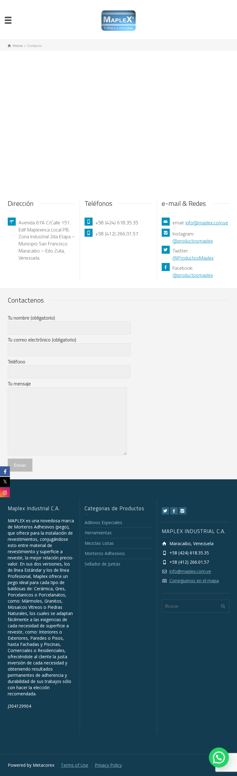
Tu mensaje (19, 383)
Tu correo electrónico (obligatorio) (42, 339)
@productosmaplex (193, 240)
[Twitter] (165, 511)
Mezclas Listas (99, 543)
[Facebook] (174, 511)
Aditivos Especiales (103, 522)
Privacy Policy (108, 765)
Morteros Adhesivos (105, 553)
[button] (219, 758)
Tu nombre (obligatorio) (31, 317)
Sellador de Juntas (102, 564)
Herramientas (98, 533)
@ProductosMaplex (193, 257)
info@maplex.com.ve (206, 222)
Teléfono (16, 361)
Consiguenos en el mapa (194, 580)
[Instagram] (182, 511)
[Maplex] (118, 20)
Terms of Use (74, 765)
